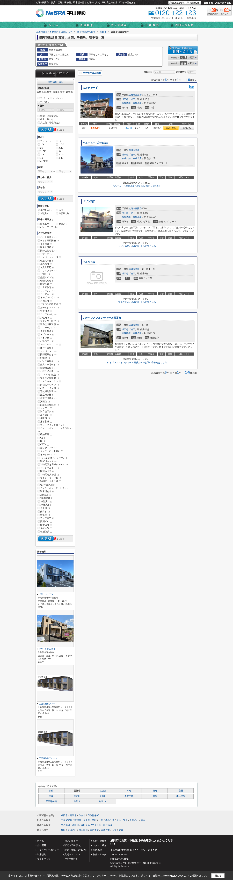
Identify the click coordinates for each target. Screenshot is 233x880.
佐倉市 (82, 815)
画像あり (44, 223)
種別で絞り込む (55, 81)
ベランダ (46, 337)
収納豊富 (46, 434)
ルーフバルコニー (50, 344)
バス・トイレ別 (49, 388)
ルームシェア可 (49, 307)
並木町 (77, 796)
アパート (44, 98)
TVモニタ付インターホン (54, 458)
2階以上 (45, 494)
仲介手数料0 (70, 859)
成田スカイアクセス (91, 825)
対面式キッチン (49, 384)
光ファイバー (48, 447)
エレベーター (48, 351)
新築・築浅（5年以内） (76, 850)
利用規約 (41, 854)
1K (60, 141)
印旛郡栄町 (93, 815)
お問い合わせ (99, 840)
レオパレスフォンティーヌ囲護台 (102, 317)
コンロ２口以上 (49, 374)
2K (41, 148)
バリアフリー (48, 270)
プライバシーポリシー (48, 850)
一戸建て (44, 101)
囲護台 (138, 94)
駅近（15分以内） (73, 845)
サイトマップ (43, 859)
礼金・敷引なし (48, 119)
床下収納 (46, 421)
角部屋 (45, 514)
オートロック (48, 454)
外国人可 (46, 301)
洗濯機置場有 (48, 368)
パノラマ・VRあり (49, 227)
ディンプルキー (49, 468)
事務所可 (46, 264)
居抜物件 (46, 528)
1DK (42, 144)
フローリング (48, 327)
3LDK (61, 154)
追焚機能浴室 (48, 391)
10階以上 (46, 501)
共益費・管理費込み (50, 122)
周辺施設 (97, 850)
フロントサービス (50, 478)
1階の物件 (46, 498)
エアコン (46, 415)
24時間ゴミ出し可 (50, 481)
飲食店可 (46, 525)
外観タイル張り (49, 371)
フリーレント (48, 291)
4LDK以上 (45, 161)
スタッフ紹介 (99, 845)
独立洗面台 (47, 411)
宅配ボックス (48, 461)
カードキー (47, 294)
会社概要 (41, 845)
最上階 (45, 508)
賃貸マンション (72, 854)
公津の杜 (103, 801)
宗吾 (181, 790)
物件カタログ (99, 854)
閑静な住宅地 (48, 250)
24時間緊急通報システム (54, 464)
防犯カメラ (47, 471)
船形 (155, 796)
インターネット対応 (51, 451)
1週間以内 (64, 213)
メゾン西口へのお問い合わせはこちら (137, 246)
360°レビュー (71, 840)
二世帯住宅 (47, 287)
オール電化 (47, 347)
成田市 (131, 94)
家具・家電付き (49, 364)
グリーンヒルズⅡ (47, 649)
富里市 (73, 815)
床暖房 (45, 418)
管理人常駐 (47, 280)
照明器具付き (48, 354)
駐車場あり (47, 491)
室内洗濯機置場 (49, 324)
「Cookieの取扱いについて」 (173, 876)
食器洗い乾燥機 (49, 378)
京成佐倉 (105, 830)
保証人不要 (47, 260)
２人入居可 (47, 267)
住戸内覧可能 (48, 484)
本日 (61, 210)
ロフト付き (47, 331)
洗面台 (45, 401)
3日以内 (44, 213)
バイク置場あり (49, 361)
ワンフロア (47, 518)
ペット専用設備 (49, 240)
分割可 (45, 274)
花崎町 (103, 796)
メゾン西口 (89, 201)
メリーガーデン (46, 594)
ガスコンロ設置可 (50, 304)
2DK (61, 148)
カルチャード (90, 87)
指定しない (46, 210)
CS (43, 437)
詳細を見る (171, 128)
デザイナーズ (48, 254)
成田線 (125, 99)
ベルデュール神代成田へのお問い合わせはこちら (137, 186)
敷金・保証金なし (49, 115)
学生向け (46, 311)
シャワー (46, 408)
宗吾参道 (94, 830)
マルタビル (89, 261)
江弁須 (103, 790)
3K (60, 151)
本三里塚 (180, 796)
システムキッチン (50, 381)
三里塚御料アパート (48, 704)
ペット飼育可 (48, 237)
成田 (133, 99)
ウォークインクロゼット (54, 425)
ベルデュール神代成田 (95, 143)
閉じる (218, 875)
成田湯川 (83, 830)
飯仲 (51, 790)
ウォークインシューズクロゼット (56, 429)
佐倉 (121, 830)
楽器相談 (46, 244)
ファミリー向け (49, 321)
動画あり (63, 223)
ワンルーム (45, 141)
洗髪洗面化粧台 (49, 404)
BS (43, 441)
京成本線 (126, 103)
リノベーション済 (50, 257)
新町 (155, 790)
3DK (42, 154)
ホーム (40, 840)
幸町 (129, 790)
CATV (44, 444)
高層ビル (46, 521)
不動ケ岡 (129, 796)
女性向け (46, 317)
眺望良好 (46, 284)
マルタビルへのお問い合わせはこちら (137, 302)
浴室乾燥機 (47, 394)
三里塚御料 (51, 801)
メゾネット (47, 334)
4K (41, 158)
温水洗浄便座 (48, 398)
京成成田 (137, 103)
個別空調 (46, 531)
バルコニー (47, 341)
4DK (61, 158)
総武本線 (107, 825)
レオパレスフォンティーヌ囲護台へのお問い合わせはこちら (137, 362)
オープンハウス (49, 297)
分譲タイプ (47, 277)
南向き (45, 511)
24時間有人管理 (49, 474)
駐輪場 (45, 358)
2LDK (43, 151)
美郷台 (77, 801)
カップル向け (48, 314)
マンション (58, 98)
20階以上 (46, 504)
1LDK (61, 144)
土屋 (51, 796)
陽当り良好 (47, 247)
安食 (125, 820)
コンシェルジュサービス (54, 488)
